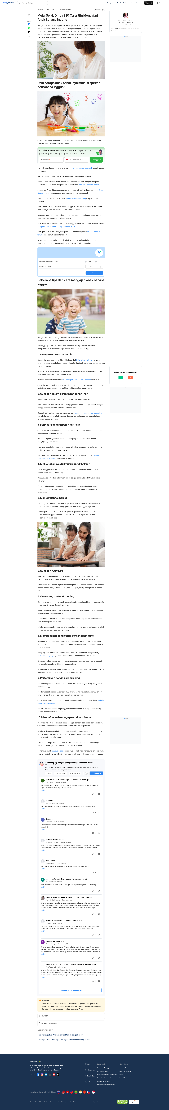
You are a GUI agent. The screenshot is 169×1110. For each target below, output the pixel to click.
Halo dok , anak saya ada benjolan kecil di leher (64, 920)
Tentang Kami (124, 1068)
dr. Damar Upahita (126, 23)
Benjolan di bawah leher (55, 941)
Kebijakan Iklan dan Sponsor (106, 1078)
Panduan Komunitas (103, 1081)
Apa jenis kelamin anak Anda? (48, 262)
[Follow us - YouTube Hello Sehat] (54, 1074)
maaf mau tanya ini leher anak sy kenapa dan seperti (66, 879)
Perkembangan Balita (65, 9)
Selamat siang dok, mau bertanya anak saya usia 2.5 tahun (69, 897)
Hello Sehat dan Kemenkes (106, 1084)
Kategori (87, 1064)
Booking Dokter (90, 1076)
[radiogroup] (93, 262)
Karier (121, 1074)
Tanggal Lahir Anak (45, 266)
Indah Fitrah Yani (122, 29)
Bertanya (49, 819)
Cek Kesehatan (90, 1070)
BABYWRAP (50, 860)
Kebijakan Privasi (102, 1071)
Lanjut (43, 790)
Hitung (94, 273)
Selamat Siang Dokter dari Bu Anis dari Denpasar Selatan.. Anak (71, 964)
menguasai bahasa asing (76, 198)
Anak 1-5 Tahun (51, 9)
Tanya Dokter (96, 773)
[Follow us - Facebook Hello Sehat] (38, 1074)
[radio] (85, 262)
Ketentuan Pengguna (104, 1068)
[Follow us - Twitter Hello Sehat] (50, 1074)
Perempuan (99, 262)
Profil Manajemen (125, 1071)
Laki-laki (88, 262)
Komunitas (88, 1082)
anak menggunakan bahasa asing (88, 413)
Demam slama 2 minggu (55, 840)
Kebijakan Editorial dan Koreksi (107, 1074)
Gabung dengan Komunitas (71, 990)
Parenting (40, 9)
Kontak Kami (123, 1078)
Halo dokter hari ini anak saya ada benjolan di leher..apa (67, 780)
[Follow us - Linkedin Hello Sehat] (46, 1074)
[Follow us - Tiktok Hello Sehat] (58, 1074)
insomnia (49, 800)
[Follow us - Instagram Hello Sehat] (42, 1074)
